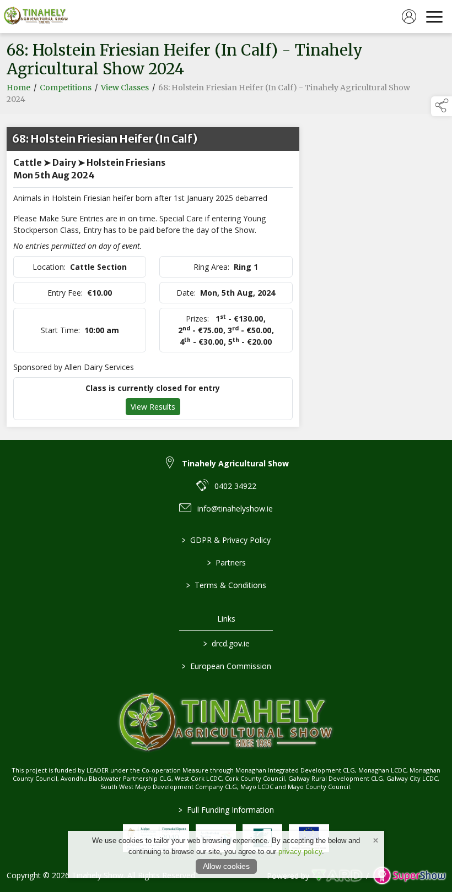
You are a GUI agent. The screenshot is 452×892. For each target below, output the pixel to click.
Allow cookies (226, 866)
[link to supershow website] (409, 876)
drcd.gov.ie (226, 643)
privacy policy (300, 851)
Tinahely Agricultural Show (235, 463)
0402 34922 (235, 486)
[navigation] (434, 16)
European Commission (226, 666)
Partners (226, 562)
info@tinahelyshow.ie (235, 508)
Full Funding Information (226, 809)
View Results (153, 406)
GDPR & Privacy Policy (226, 540)
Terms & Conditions (226, 585)
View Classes (125, 88)
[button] (441, 106)
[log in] (409, 16)
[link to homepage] (36, 16)
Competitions (66, 88)
